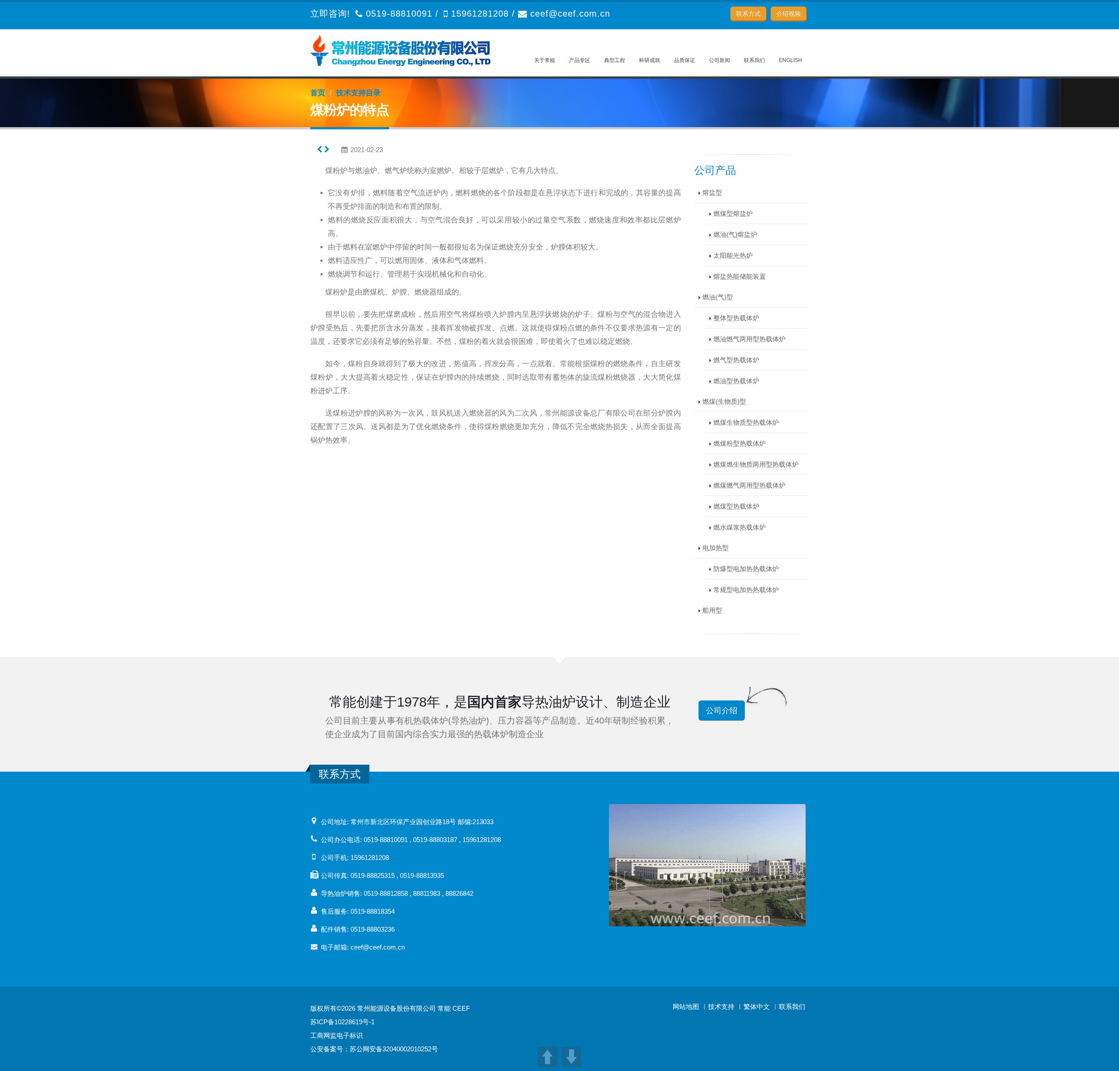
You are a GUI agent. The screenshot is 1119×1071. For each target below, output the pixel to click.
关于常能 (544, 60)
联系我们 (754, 60)
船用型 (712, 610)
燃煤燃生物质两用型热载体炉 (756, 464)
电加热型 (715, 547)
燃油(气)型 (717, 297)
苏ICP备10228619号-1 (342, 1022)
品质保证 (684, 60)
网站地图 (686, 1006)
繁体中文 (757, 1006)
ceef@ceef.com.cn (570, 13)
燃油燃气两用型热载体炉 (749, 339)
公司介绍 (721, 710)
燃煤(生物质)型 (724, 401)
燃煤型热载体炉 (736, 506)
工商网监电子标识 (336, 1035)
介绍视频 (788, 13)
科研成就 (649, 60)
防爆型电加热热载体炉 (746, 568)
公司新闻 (719, 60)
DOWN (571, 1057)
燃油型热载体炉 (736, 381)
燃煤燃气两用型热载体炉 (749, 485)
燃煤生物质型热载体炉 (746, 422)
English (790, 60)
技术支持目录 (358, 93)
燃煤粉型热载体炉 (739, 443)
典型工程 (614, 60)
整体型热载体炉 (736, 318)
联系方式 (748, 13)
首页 (317, 93)
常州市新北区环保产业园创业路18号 (403, 821)
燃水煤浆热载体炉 (739, 527)
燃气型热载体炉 (736, 360)
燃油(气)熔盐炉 (735, 234)
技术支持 (721, 1006)
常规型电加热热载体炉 (746, 589)
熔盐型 (712, 192)
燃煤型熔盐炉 (733, 213)
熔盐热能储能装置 (739, 276)
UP (547, 1057)
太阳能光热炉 (733, 255)
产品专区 (579, 60)
